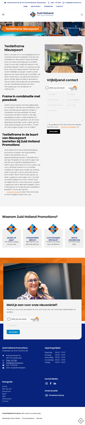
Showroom (48, 6)
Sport (4, 394)
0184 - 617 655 (56, 3)
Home (25, 6)
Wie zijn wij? (36, 6)
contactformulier (13, 192)
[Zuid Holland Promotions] (42, 14)
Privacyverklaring (28, 418)
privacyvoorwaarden (68, 127)
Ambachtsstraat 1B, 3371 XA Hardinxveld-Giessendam (26, 3)
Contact (59, 6)
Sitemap (39, 418)
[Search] (81, 14)
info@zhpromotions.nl (73, 3)
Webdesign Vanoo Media (11, 418)
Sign (4, 396)
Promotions (6, 399)
